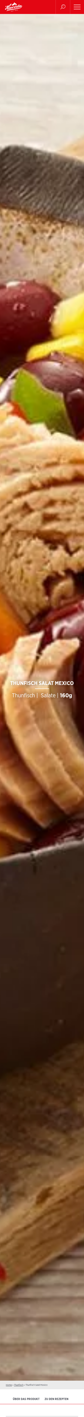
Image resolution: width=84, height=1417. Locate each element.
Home (9, 1384)
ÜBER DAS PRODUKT (26, 1399)
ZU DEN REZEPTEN (56, 1399)
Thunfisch (18, 1384)
